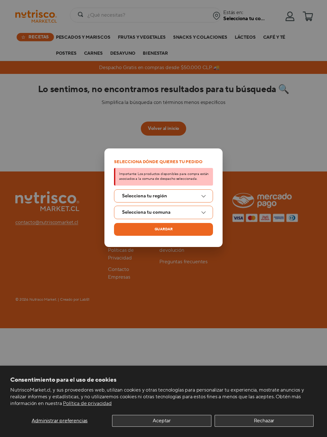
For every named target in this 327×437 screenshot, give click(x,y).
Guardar (164, 229)
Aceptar (162, 420)
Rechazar (264, 420)
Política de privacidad (87, 403)
